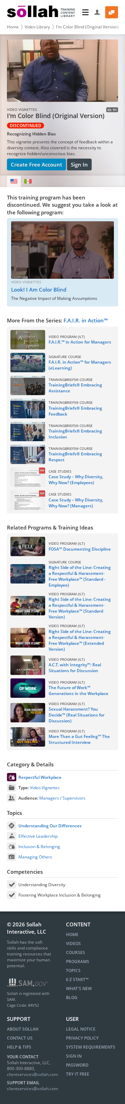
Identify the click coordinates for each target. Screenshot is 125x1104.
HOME (72, 934)
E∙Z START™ (77, 979)
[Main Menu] (85, 12)
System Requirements (90, 1047)
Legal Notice (80, 1029)
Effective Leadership (38, 836)
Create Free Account (36, 164)
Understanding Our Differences (50, 826)
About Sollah (23, 1029)
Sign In (79, 164)
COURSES (75, 952)
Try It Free (77, 1074)
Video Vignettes (45, 788)
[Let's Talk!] (111, 12)
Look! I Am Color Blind (38, 289)
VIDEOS (73, 943)
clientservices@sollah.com (32, 1074)
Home (13, 27)
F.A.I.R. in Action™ (86, 320)
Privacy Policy (82, 1038)
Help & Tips (19, 1047)
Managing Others (35, 857)
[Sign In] (97, 12)
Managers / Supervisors (62, 798)
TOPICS (73, 970)
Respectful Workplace (39, 777)
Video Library (37, 27)
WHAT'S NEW (79, 988)
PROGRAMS (77, 961)
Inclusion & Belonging (39, 846)
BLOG (71, 997)
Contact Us (20, 1038)
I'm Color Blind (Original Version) (87, 27)
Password (77, 1065)
